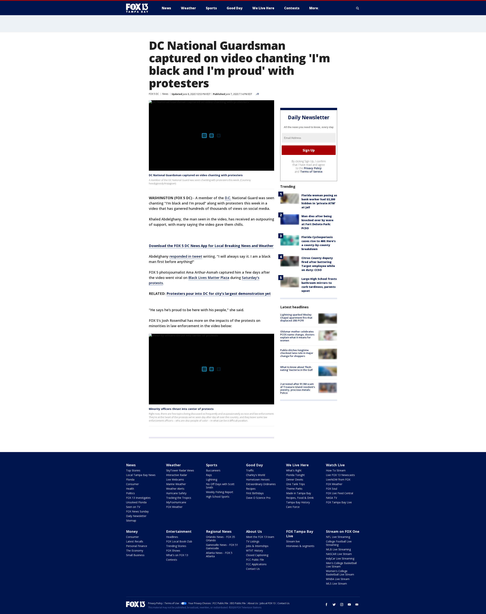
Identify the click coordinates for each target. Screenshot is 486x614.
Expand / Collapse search (357, 8)
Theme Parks (294, 488)
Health (130, 488)
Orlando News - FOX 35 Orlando (220, 538)
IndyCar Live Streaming (340, 558)
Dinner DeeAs (294, 479)
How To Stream (336, 470)
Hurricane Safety (176, 493)
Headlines (172, 537)
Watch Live (335, 465)
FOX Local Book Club (179, 541)
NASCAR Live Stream (339, 554)
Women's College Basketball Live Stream (340, 572)
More (313, 8)
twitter (334, 604)
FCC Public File (255, 559)
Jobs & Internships (257, 546)
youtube (349, 604)
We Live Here (297, 465)
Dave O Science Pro (258, 498)
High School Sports (217, 496)
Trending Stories (176, 546)
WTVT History (254, 550)
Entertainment (179, 531)
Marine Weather (176, 484)
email (357, 604)
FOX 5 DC (154, 93)
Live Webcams (175, 479)
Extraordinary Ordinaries (261, 484)
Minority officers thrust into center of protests (181, 409)
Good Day (254, 465)
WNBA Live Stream (338, 579)
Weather (173, 465)
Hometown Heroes (258, 479)
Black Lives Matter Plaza (208, 277)
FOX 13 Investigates (138, 498)
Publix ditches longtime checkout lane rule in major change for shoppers (296, 353)
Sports (211, 465)
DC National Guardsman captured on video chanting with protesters (196, 175)
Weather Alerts (175, 488)
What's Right (293, 470)
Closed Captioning (257, 555)
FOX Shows (173, 550)
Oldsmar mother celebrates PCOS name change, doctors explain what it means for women (297, 336)
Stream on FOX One (342, 531)
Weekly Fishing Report (219, 492)
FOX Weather (174, 507)
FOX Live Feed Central (339, 493)
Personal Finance (136, 546)
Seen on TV (133, 507)
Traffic (250, 470)
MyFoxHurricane (176, 502)
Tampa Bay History (298, 502)
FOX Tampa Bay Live (339, 502)
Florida (130, 479)
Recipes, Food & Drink (300, 498)
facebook (326, 604)
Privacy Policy (313, 168)
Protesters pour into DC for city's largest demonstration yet (218, 293)
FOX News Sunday (137, 511)
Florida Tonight (295, 475)
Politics (130, 493)
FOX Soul (331, 488)
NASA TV (331, 498)
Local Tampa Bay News (140, 475)
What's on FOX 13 (177, 555)
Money (132, 531)
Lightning (211, 479)
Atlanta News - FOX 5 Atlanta (219, 554)
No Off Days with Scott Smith (220, 485)
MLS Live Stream (336, 583)
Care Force (293, 507)
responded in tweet (186, 256)
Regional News (218, 531)
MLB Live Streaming (338, 549)
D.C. (228, 198)
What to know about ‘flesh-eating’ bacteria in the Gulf (296, 368)
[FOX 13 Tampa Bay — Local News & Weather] (138, 8)
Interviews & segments (300, 546)
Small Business (135, 555)
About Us (254, 531)
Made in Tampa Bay (298, 493)
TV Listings (252, 541)
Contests (171, 559)
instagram (342, 604)
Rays (209, 475)
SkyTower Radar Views (180, 470)
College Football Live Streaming (339, 543)
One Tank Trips (295, 484)
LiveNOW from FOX (338, 479)
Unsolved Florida (136, 502)
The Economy (134, 550)
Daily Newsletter (136, 516)
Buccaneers (213, 470)
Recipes (251, 488)
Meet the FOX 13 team (260, 537)
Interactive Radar (176, 475)
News (165, 93)
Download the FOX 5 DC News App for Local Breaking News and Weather (211, 245)
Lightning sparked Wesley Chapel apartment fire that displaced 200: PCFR (296, 317)
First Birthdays (255, 493)
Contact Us (253, 569)
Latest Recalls (134, 541)
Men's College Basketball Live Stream (341, 564)
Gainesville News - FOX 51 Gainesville (222, 546)
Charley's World (255, 475)
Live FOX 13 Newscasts (340, 475)
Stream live (293, 541)
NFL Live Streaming (338, 537)
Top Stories (133, 470)
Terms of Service (311, 171)
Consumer (132, 484)
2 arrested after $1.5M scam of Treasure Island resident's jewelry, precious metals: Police (297, 388)
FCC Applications (256, 564)
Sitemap (131, 520)
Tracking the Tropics (178, 498)
